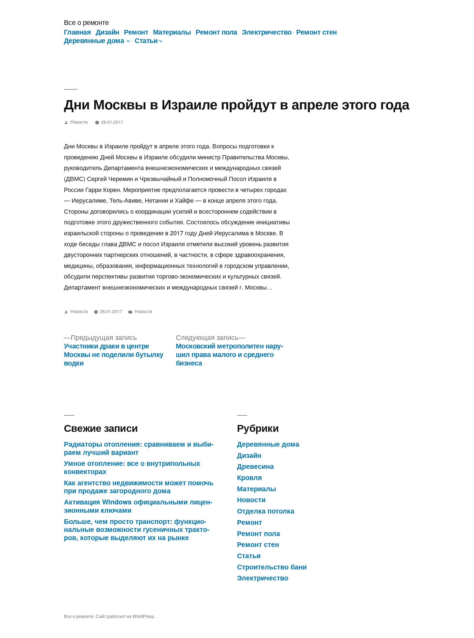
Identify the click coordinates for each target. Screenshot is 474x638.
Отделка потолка (265, 511)
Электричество (267, 32)
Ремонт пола (216, 32)
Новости (79, 122)
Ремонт (136, 32)
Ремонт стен (316, 32)
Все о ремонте (86, 22)
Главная (77, 32)
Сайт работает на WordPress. (125, 616)
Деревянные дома (94, 40)
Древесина (255, 466)
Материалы (172, 32)
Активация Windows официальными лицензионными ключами (138, 506)
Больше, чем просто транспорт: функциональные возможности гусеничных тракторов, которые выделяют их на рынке (136, 529)
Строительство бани (272, 567)
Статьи (146, 40)
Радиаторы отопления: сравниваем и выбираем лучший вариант (138, 448)
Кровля (249, 477)
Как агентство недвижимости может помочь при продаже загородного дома (138, 487)
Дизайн (107, 32)
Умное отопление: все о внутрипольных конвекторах (132, 467)
